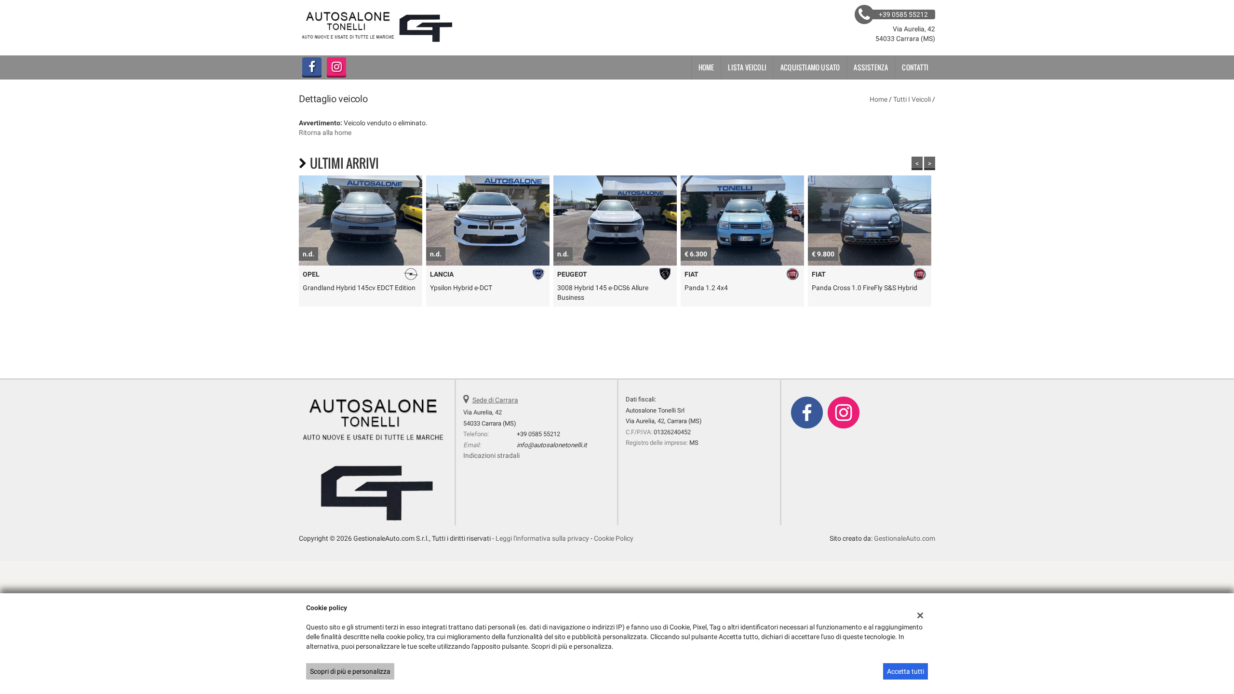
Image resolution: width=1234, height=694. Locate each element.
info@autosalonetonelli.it (552, 445)
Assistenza (871, 67)
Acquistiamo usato (810, 67)
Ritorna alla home (325, 132)
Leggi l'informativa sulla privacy (542, 538)
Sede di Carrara (495, 400)
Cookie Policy (613, 538)
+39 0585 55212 (538, 434)
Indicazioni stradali (491, 455)
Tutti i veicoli (912, 99)
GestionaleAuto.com (904, 538)
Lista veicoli (747, 67)
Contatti (915, 67)
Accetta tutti (905, 671)
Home (706, 67)
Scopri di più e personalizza (350, 671)
